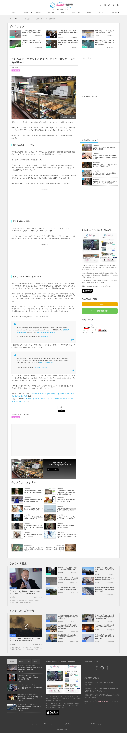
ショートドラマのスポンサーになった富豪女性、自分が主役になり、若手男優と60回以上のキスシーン (105, 157)
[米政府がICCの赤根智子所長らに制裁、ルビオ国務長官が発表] (17, 502)
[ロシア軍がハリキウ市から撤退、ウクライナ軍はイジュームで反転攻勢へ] (88, 571)
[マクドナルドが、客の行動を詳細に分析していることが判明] (50, 502)
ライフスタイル (113, 12)
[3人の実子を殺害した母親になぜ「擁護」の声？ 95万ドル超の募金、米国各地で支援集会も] (50, 493)
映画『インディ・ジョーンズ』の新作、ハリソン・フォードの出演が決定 (30, 697)
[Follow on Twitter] (100, 5)
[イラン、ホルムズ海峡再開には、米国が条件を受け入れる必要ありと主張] (50, 511)
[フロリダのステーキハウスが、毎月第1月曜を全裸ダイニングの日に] (50, 520)
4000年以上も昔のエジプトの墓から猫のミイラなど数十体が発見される (54, 549)
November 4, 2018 (41, 367)
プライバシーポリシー (55, 724)
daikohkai (24, 35)
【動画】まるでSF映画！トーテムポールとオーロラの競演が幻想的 (31, 42)
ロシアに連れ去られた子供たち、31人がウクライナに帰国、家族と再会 (68, 32)
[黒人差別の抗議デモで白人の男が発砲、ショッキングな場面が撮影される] (51, 44)
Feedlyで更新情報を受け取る (100, 311)
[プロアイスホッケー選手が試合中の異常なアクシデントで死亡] (88, 34)
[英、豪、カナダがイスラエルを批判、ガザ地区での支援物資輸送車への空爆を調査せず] (88, 618)
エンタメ (101, 12)
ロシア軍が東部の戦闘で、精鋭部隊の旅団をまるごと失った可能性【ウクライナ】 (104, 589)
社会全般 (26, 12)
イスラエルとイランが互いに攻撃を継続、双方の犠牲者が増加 (104, 626)
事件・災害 (12, 36)
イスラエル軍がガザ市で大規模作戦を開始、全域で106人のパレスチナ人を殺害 (68, 626)
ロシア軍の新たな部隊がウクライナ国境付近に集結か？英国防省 (68, 588)
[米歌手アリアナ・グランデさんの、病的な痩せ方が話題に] (50, 528)
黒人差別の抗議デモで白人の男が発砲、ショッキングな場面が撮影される (68, 42)
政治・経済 (38, 12)
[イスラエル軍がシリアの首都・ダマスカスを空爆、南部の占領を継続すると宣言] (88, 638)
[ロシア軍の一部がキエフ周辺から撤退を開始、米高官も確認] (88, 581)
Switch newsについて (31, 724)
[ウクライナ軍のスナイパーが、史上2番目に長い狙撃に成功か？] (51, 581)
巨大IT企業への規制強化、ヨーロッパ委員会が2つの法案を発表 (29, 707)
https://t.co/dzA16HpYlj (46, 363)
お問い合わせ (68, 724)
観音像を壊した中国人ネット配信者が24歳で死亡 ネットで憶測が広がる (105, 165)
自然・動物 (51, 12)
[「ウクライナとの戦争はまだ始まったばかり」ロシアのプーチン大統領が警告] (26, 579)
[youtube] (109, 5)
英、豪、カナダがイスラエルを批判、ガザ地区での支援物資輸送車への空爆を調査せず (104, 616)
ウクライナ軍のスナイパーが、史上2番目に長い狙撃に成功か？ (68, 578)
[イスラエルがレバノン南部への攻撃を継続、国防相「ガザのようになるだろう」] (51, 618)
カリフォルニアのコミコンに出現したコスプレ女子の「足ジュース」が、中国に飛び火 (105, 182)
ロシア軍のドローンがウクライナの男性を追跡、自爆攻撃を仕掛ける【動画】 (104, 173)
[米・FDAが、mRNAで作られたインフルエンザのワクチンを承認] (17, 511)
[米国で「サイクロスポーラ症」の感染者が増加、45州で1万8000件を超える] (50, 537)
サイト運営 (43, 724)
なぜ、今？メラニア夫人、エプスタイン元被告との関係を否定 (29, 678)
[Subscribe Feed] (113, 5)
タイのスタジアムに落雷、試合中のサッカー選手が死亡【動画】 (104, 148)
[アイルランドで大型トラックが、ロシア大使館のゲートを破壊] (51, 571)
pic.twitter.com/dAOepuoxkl (46, 332)
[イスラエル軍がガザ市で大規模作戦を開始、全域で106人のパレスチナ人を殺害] (51, 628)
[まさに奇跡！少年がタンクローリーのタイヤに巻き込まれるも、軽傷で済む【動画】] (88, 44)
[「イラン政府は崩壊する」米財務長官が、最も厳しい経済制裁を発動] (17, 493)
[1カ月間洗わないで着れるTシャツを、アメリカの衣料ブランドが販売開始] (17, 528)
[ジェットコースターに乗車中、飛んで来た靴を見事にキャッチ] (17, 520)
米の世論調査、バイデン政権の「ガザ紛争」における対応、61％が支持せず (68, 636)
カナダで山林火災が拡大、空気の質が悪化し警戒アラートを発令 (31, 31)
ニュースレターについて (81, 724)
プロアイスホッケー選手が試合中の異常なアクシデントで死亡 (104, 31)
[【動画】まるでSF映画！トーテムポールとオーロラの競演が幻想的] (15, 44)
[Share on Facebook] (96, 5)
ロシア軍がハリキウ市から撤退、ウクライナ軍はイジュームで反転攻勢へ (104, 569)
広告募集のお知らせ (96, 724)
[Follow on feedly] (107, 667)
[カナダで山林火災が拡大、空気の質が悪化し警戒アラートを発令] (15, 34)
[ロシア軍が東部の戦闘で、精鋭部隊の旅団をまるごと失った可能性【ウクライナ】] (88, 591)
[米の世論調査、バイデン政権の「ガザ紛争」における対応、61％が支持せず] (51, 638)
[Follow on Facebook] (102, 667)
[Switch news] (62, 7)
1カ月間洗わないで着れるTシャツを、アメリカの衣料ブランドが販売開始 (33, 527)
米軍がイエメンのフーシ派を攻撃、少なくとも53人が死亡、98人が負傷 (30, 668)
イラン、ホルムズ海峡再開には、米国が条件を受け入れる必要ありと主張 (66, 510)
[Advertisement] (44, 205)
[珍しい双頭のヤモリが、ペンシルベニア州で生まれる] (17, 537)
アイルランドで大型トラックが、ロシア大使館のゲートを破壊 (68, 568)
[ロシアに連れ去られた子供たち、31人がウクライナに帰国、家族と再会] (51, 34)
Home (13, 12)
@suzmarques (21, 332)
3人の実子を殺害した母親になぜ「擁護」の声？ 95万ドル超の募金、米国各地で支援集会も (66, 492)
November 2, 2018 (47, 336)
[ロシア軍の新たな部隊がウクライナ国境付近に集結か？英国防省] (51, 591)
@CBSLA (66, 330)
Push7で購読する (99, 304)
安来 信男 (97, 35)
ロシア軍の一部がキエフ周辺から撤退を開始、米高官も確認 (104, 578)
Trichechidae (25, 47)
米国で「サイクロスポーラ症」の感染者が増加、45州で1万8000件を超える (66, 536)
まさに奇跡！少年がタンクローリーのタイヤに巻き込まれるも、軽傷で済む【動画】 (104, 42)
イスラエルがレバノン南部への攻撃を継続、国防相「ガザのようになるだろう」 (68, 616)
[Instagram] (104, 5)
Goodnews (88, 12)
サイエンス (63, 12)
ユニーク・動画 (76, 12)
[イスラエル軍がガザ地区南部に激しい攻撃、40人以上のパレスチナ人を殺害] (26, 626)
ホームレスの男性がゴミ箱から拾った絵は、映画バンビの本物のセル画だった (33, 549)
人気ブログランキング (87, 332)
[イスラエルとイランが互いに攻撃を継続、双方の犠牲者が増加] (88, 628)
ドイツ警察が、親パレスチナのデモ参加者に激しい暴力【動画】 (30, 688)
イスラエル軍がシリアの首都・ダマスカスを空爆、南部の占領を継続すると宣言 (104, 636)
